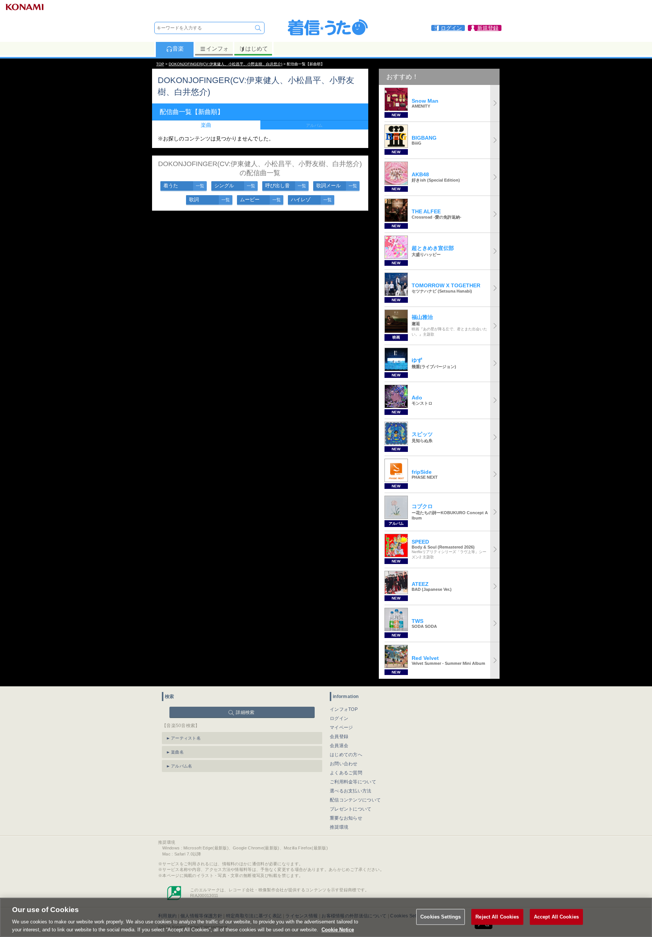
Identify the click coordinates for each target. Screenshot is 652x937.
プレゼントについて (351, 809)
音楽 (178, 48)
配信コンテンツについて (355, 800)
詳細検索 (245, 712)
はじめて (256, 48)
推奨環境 (339, 827)
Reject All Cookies (497, 917)
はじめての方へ (346, 754)
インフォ (217, 48)
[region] (326, 917)
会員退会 (339, 745)
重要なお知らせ (346, 818)
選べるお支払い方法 (351, 791)
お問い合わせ (344, 763)
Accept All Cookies (556, 917)
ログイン (339, 718)
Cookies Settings (440, 917)
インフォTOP (344, 709)
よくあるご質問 (346, 772)
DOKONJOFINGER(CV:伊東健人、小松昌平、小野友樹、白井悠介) (225, 64)
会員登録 (339, 736)
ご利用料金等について (353, 781)
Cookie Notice (337, 929)
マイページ (341, 727)
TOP (160, 64)
